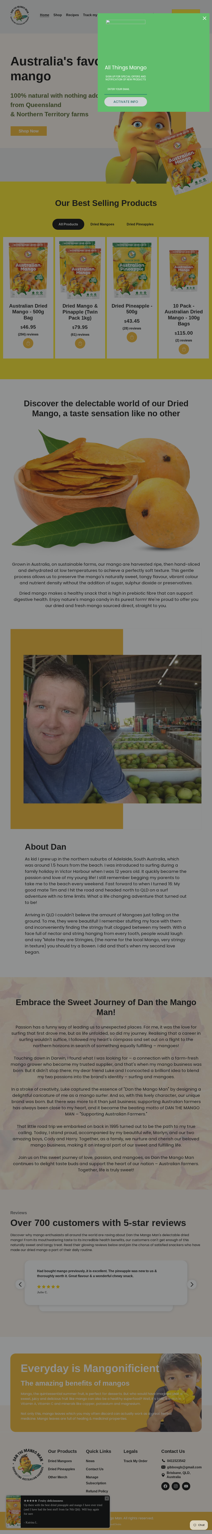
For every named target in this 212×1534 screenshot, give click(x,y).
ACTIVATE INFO (125, 101)
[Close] (205, 18)
